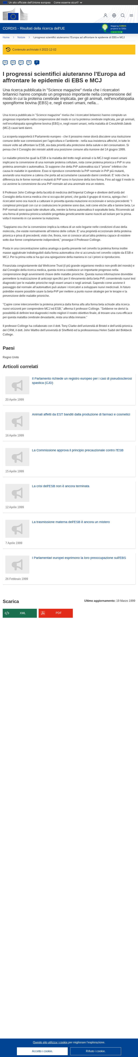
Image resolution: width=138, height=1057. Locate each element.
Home (6, 37)
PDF (59, 612)
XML (23, 613)
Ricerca (123, 15)
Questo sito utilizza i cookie (50, 1042)
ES (21, 62)
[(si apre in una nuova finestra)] (15, 14)
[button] (114, 15)
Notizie (21, 37)
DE (5, 62)
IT (37, 62)
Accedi (105, 15)
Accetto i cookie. (42, 1051)
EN (13, 62)
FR (28, 62)
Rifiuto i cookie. (95, 1051)
